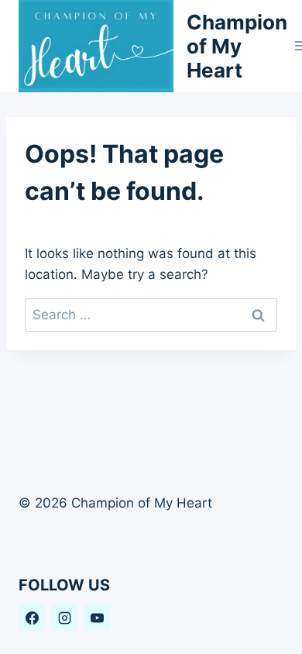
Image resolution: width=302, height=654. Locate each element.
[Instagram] (64, 617)
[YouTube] (97, 617)
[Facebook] (32, 617)
